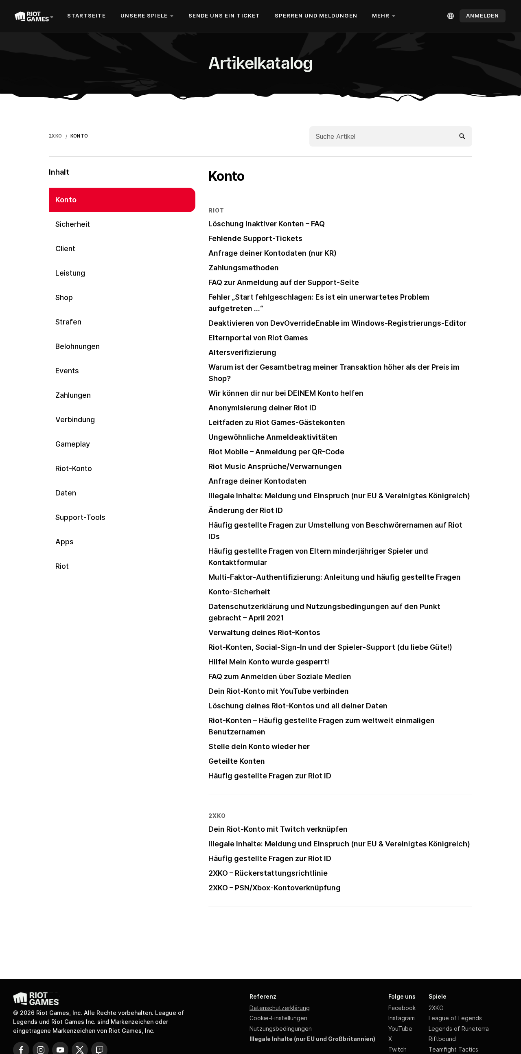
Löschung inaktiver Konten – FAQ (266, 223)
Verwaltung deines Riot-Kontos (264, 632)
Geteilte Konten (236, 761)
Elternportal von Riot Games (258, 337)
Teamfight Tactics (453, 1049)
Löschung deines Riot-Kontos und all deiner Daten (297, 705)
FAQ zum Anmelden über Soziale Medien (279, 676)
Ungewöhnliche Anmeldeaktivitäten (272, 437)
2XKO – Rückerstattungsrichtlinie (268, 873)
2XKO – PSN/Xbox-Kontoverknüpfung (274, 887)
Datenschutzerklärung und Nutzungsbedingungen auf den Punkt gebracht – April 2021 (324, 612)
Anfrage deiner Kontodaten (257, 481)
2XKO (55, 136)
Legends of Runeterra (459, 1028)
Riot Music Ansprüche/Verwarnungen (275, 466)
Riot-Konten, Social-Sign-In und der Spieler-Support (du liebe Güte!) (330, 647)
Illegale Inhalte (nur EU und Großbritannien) (312, 1038)
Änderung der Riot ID (245, 510)
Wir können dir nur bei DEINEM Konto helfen (285, 393)
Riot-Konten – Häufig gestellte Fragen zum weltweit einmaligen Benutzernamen (321, 726)
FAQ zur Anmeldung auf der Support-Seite (283, 282)
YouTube (400, 1028)
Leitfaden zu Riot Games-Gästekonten (276, 422)
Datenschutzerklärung (280, 1007)
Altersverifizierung (242, 352)
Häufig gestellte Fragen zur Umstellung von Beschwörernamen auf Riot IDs (335, 531)
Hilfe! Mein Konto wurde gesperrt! (268, 661)
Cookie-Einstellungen (278, 1018)
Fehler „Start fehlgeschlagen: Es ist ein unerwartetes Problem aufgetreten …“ (318, 303)
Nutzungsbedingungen (281, 1028)
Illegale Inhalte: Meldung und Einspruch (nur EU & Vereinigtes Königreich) (339, 495)
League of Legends (455, 1018)
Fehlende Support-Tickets (255, 238)
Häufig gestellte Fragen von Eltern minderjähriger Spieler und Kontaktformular (318, 557)
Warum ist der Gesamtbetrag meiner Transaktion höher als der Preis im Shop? (334, 373)
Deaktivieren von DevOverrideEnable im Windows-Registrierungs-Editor (337, 323)
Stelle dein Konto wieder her (259, 746)
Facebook (402, 1007)
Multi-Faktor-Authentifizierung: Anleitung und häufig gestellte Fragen (334, 577)
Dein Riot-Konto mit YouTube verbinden (278, 691)
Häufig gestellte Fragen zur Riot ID (269, 775)
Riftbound (442, 1038)
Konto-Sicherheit (239, 591)
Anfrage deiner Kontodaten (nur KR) (272, 253)
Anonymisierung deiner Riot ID (262, 407)
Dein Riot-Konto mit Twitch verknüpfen (278, 829)
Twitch (397, 1049)
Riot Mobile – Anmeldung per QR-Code (276, 451)
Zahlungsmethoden (243, 267)
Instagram (401, 1018)
